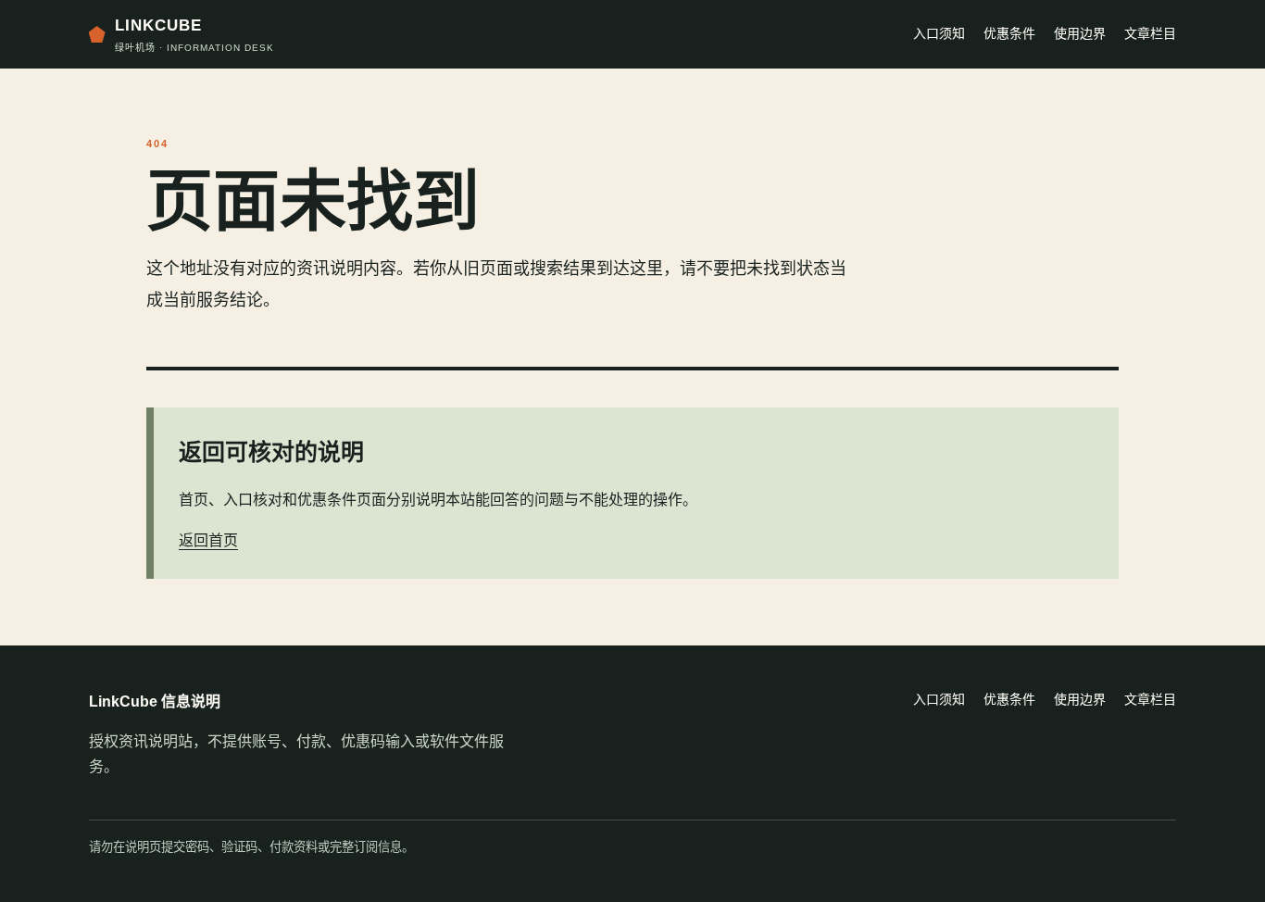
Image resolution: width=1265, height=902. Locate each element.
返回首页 (208, 540)
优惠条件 (1009, 33)
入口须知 (939, 33)
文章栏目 (1150, 33)
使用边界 (1080, 33)
